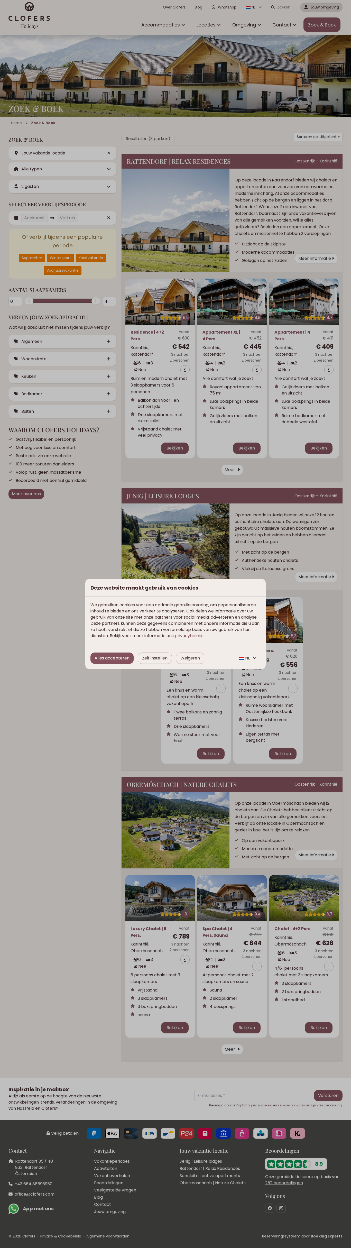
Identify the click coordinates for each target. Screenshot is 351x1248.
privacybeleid (188, 636)
